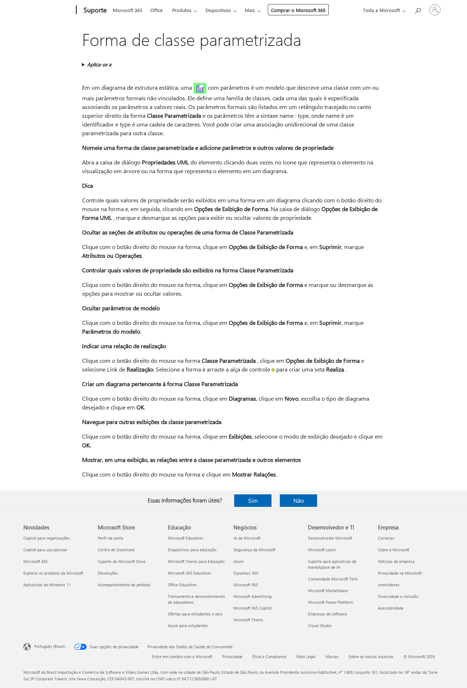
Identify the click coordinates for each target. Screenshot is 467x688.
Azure (239, 561)
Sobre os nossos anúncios (371, 656)
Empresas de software (327, 614)
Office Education (182, 584)
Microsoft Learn (322, 549)
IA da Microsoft (247, 538)
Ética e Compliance (269, 656)
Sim (253, 500)
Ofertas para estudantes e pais (195, 614)
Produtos (182, 10)
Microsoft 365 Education (189, 573)
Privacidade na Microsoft (400, 573)
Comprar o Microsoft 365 (298, 10)
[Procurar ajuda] (417, 9)
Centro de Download (116, 549)
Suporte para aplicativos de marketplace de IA (332, 564)
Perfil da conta (110, 538)
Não (298, 500)
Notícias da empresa (396, 561)
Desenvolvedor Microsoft (330, 538)
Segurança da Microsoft (254, 549)
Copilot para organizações (46, 538)
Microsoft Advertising (252, 596)
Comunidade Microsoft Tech (333, 579)
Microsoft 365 (127, 10)
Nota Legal (306, 656)
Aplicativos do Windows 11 (47, 584)
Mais (250, 10)
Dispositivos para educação (192, 549)
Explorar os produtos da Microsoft (53, 573)
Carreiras (386, 538)
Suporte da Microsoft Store (122, 561)
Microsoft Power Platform (330, 602)
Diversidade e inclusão (398, 596)
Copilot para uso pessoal (45, 549)
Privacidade (232, 656)
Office (156, 10)
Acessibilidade (391, 608)
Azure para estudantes (188, 625)
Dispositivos (218, 10)
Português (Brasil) (49, 646)
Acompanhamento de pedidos (124, 584)
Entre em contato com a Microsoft (182, 656)
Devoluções (108, 573)
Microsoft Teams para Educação (196, 561)
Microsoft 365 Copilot (253, 608)
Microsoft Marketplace (328, 590)
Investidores (389, 584)
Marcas (332, 656)
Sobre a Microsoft (393, 549)
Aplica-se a (99, 64)
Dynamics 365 (246, 573)
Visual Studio (319, 625)
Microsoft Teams (248, 619)
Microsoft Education (185, 538)
